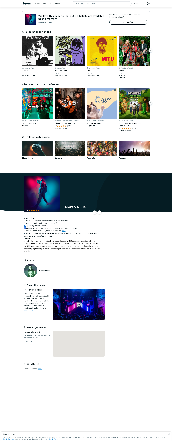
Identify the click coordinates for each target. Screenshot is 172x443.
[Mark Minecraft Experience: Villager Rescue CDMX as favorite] (147, 90)
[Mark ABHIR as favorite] (50, 37)
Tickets (127, 211)
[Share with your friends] (95, 212)
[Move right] (150, 50)
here (63, 231)
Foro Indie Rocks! (33, 332)
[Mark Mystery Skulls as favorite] (100, 212)
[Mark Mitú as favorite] (115, 37)
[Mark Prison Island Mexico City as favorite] (82, 90)
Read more (28, 310)
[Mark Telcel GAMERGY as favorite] (50, 90)
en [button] (137, 3)
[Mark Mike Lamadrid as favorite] (82, 37)
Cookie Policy (53, 439)
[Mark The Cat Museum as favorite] (115, 90)
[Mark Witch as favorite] (147, 37)
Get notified (128, 22)
